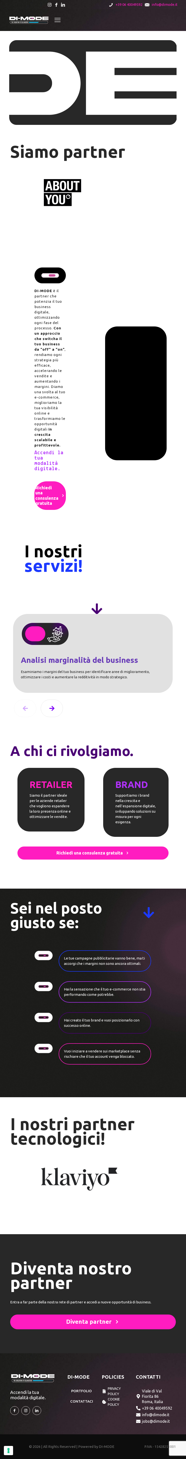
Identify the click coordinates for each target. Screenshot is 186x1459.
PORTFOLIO (81, 1391)
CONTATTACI (81, 1401)
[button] (52, 708)
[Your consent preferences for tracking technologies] (8, 1450)
